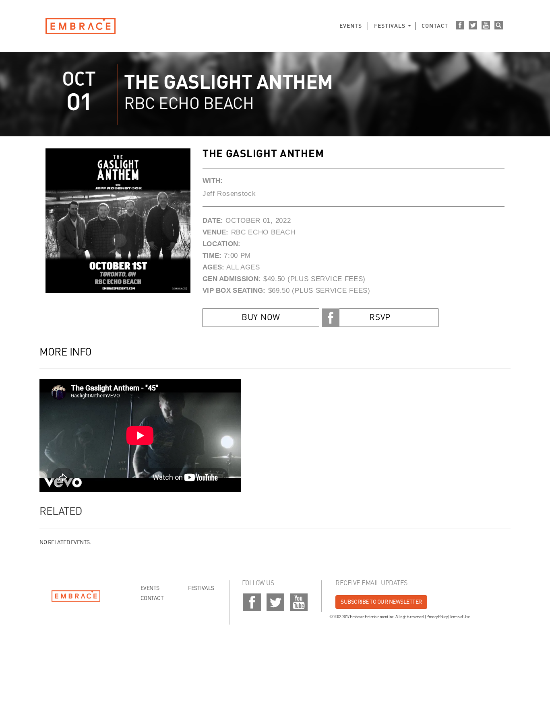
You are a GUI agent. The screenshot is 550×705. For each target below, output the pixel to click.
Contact (435, 26)
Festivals (389, 26)
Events (350, 26)
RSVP (380, 318)
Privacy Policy (436, 617)
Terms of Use (460, 617)
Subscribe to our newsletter (381, 602)
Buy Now (261, 318)
